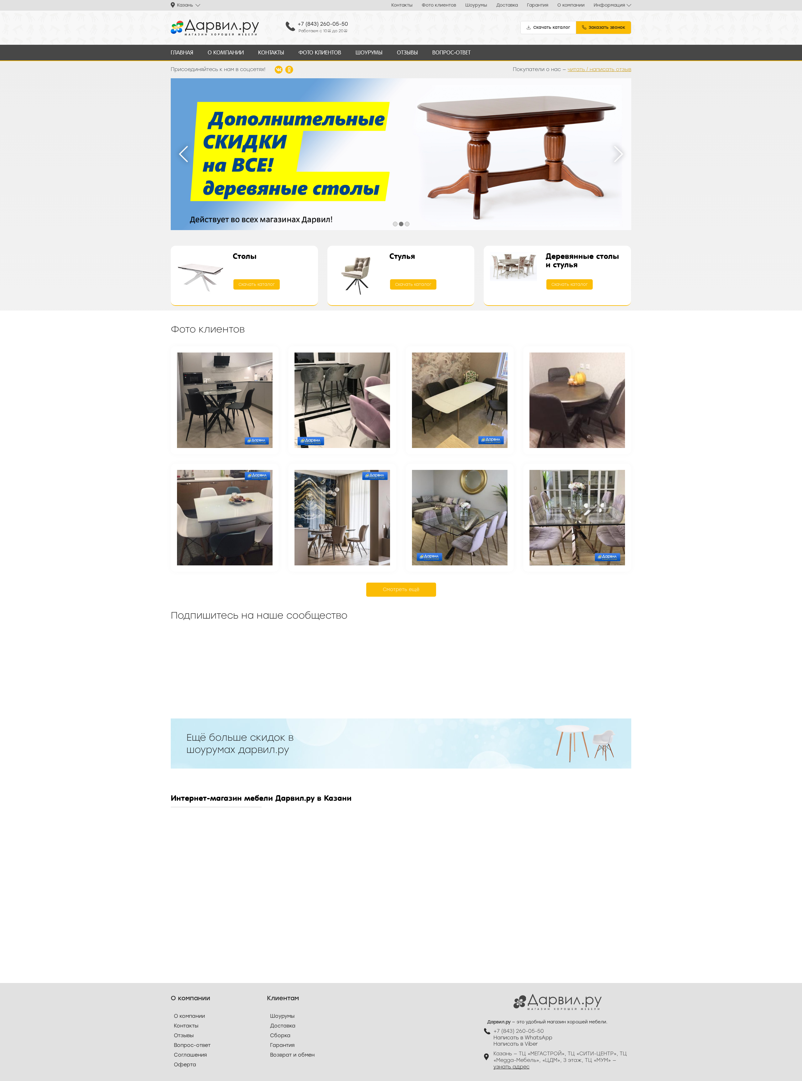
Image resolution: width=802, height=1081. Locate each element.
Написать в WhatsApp (522, 1038)
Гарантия (537, 5)
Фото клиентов (439, 5)
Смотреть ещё (401, 589)
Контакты (402, 5)
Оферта (185, 1065)
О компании (571, 5)
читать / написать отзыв (599, 69)
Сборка (280, 1035)
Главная (182, 52)
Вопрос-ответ (451, 52)
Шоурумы (476, 5)
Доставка (507, 5)
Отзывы (407, 52)
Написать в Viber (515, 1044)
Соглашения (190, 1055)
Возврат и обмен (292, 1055)
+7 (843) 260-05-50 (323, 24)
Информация (609, 5)
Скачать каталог (256, 284)
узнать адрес (511, 1067)
